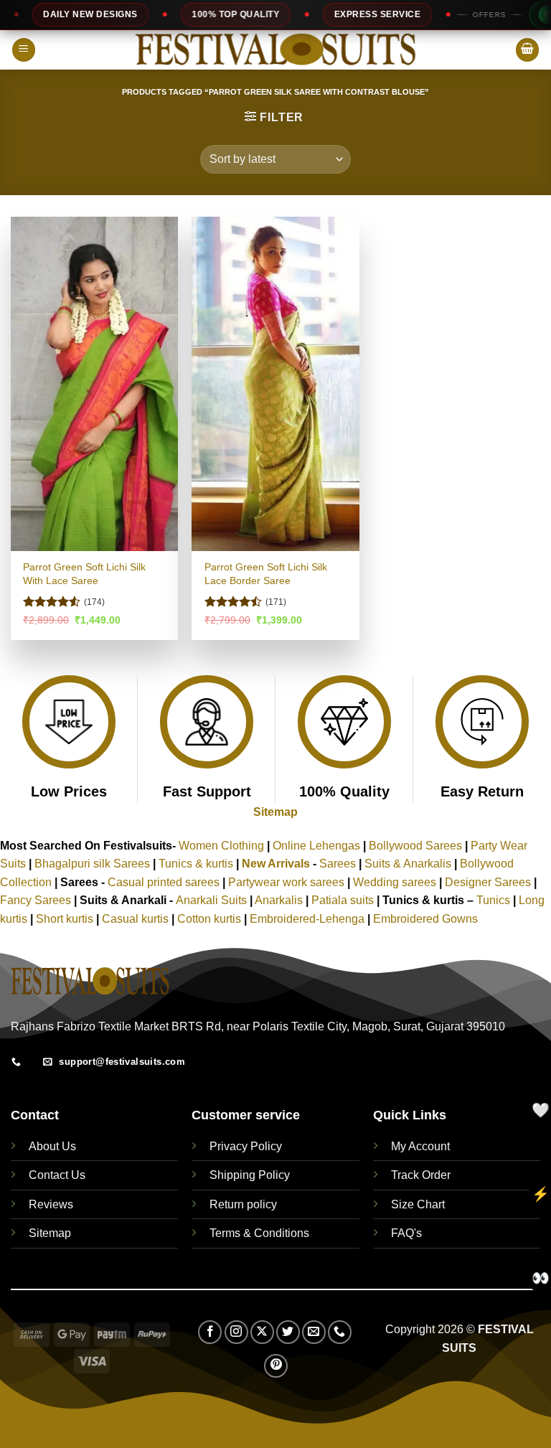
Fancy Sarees (35, 900)
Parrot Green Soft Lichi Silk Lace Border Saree (265, 573)
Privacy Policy (245, 1146)
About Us (52, 1146)
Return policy (243, 1204)
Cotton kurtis (210, 919)
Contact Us (57, 1175)
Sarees (337, 863)
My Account (420, 1146)
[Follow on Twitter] (288, 1332)
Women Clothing (221, 846)
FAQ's (406, 1233)
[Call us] (340, 1332)
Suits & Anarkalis (407, 863)
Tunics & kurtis (196, 863)
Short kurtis (66, 919)
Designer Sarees (488, 882)
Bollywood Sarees (415, 846)
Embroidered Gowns (425, 919)
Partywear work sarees (286, 882)
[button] (23, 50)
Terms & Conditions (259, 1233)
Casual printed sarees (164, 882)
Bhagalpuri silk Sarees (92, 863)
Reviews (51, 1204)
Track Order (421, 1175)
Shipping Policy (249, 1175)
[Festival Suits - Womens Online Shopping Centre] (275, 50)
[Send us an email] (314, 1332)
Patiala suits (344, 900)
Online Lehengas (316, 846)
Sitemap (275, 812)
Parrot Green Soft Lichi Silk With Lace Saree (84, 573)
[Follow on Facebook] (210, 1332)
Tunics (494, 900)
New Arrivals (276, 863)
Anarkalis (280, 900)
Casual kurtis (136, 919)
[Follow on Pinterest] (276, 1366)
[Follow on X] (262, 1332)
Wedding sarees (394, 882)
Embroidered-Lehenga (307, 919)
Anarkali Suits (213, 900)
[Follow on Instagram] (236, 1332)
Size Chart (418, 1204)
